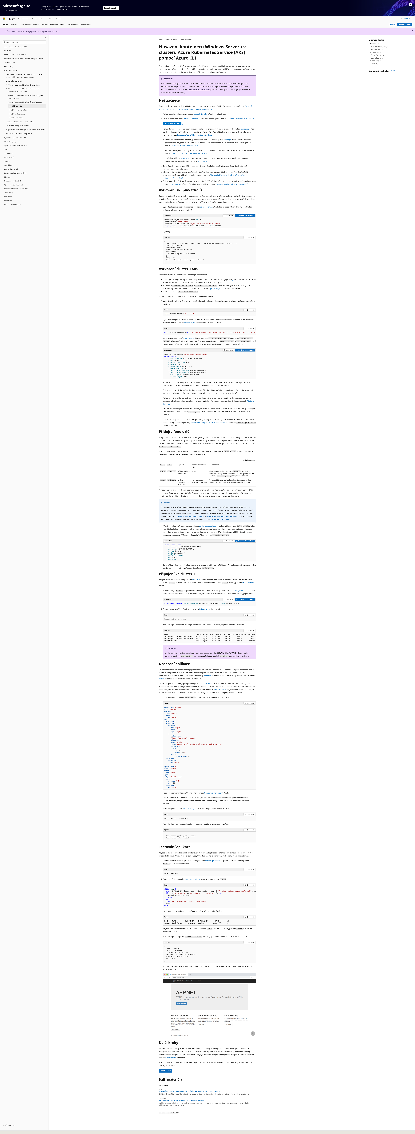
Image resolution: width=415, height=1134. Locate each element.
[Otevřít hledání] (401, 19)
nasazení (207, 676)
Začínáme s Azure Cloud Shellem (241, 119)
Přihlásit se (408, 19)
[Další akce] (254, 40)
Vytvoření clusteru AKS (378, 49)
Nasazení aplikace (376, 58)
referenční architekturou (199, 89)
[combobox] (24, 42)
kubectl (195, 580)
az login (228, 139)
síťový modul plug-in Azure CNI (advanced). (208, 422)
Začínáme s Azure (404, 25)
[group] (209, 332)
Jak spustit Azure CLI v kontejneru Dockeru (194, 135)
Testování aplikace (376, 61)
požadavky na (215, 288)
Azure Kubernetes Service (182, 40)
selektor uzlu (219, 689)
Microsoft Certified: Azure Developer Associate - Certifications (182, 1100)
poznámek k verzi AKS (219, 519)
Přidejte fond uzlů (376, 52)
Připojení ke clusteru (377, 55)
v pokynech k (170, 1057)
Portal (392, 25)
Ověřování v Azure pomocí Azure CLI (186, 146)
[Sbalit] (46, 38)
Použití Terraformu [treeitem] (16, 118)
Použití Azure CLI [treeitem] (16, 106)
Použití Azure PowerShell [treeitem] (18, 110)
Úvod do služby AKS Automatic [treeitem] (15, 55)
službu (161, 679)
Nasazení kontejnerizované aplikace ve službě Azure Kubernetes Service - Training (189, 1091)
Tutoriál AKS (165, 1070)
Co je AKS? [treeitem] (8, 51)
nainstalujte (245, 129)
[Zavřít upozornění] (410, 4)
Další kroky (374, 64)
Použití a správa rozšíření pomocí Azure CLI (189, 153)
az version (185, 158)
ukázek (208, 683)
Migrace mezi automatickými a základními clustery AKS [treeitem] (26, 130)
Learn (161, 40)
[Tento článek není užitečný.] (394, 71)
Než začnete (374, 44)
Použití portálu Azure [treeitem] (17, 114)
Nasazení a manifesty (213, 793)
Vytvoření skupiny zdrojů (379, 47)
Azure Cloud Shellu (191, 119)
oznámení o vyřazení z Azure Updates (222, 516)
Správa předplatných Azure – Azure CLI (232, 184)
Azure (168, 40)
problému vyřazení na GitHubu (189, 516)
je (233, 279)
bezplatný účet (200, 114)
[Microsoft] (4, 18)
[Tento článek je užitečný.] (391, 71)
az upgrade (202, 161)
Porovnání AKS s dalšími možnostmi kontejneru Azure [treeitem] (23, 59)
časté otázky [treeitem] (8, 193)
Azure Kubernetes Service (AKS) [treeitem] (15, 47)
